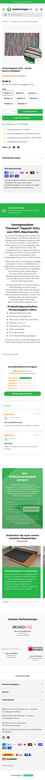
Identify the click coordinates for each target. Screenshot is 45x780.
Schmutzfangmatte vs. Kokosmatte (21, 571)
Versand (24, 84)
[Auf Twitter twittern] (9, 147)
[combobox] (22, 14)
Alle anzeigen (22, 541)
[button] (41, 9)
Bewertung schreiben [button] (22, 394)
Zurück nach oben (22, 676)
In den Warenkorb (30, 111)
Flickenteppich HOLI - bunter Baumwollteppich (24, 21)
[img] (9, 414)
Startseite (5, 21)
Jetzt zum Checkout (22, 118)
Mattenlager (10, 765)
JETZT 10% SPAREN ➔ (31, 509)
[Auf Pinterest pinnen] (18, 147)
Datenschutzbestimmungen (22, 523)
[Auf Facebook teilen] (14, 147)
